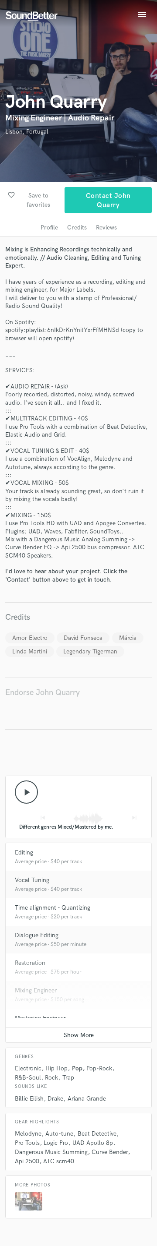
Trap (68, 1077)
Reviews (106, 227)
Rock (51, 1077)
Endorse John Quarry (42, 693)
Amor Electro (30, 638)
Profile (49, 227)
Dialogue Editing (36, 935)
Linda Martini (29, 651)
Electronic (28, 1068)
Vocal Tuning (32, 880)
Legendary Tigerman (90, 651)
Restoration (30, 963)
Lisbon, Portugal (26, 131)
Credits (77, 227)
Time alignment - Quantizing (52, 907)
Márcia (128, 638)
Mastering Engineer (40, 1018)
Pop (77, 1068)
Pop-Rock (99, 1068)
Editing (24, 852)
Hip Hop (56, 1068)
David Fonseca (83, 638)
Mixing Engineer (36, 990)
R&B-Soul (28, 1077)
